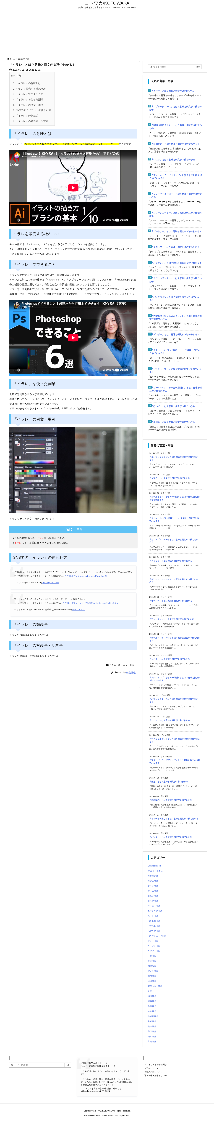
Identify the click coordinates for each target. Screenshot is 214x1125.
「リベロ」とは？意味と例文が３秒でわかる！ (170, 659)
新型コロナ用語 (155, 986)
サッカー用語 (154, 906)
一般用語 (152, 956)
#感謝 (91, 1085)
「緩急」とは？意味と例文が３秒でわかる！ (169, 781)
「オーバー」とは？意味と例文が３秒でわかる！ (171, 601)
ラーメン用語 (154, 946)
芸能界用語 (153, 1016)
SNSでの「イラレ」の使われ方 (32, 110)
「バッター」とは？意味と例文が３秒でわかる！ (171, 837)
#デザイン (76, 576)
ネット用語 (128, 665)
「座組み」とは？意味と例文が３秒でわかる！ (174, 422)
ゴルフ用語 (153, 901)
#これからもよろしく (104, 1085)
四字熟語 (152, 966)
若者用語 (152, 1021)
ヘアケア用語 (154, 931)
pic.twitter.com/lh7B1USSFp (105, 603)
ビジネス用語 (154, 926)
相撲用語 (152, 996)
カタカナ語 (24, 59)
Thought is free (123, 1116)
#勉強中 (89, 603)
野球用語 (152, 1031)
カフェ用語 (153, 881)
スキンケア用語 (155, 911)
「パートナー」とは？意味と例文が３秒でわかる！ (176, 231)
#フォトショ (78, 603)
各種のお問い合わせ (153, 1072)
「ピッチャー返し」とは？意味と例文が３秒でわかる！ (174, 818)
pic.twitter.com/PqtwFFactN (94, 576)
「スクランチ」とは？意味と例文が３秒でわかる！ (176, 262)
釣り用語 (152, 1036)
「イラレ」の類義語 (25, 115)
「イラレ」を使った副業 (28, 99)
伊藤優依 (131, 672)
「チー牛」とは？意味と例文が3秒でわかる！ (173, 91)
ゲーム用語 (153, 891)
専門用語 (152, 976)
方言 (150, 991)
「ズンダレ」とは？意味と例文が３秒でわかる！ (175, 334)
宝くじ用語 (153, 971)
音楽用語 (152, 1041)
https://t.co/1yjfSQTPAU (118, 1082)
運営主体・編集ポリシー (155, 1075)
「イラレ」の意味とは (27, 83)
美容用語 (152, 1006)
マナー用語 (153, 941)
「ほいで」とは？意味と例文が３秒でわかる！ (174, 406)
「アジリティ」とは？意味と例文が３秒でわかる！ (172, 619)
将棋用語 (152, 981)
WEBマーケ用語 (155, 871)
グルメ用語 (153, 886)
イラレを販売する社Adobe (29, 88)
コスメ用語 (153, 896)
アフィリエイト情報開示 (155, 1064)
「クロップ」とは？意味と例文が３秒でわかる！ (175, 247)
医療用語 (152, 961)
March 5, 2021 (78, 609)
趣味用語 (152, 1026)
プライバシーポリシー (154, 1068)
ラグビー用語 (154, 951)
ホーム (12, 59)
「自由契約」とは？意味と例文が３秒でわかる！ (175, 144)
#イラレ (68, 576)
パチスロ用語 (154, 921)
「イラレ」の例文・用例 (28, 105)
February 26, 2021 (50, 582)
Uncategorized (154, 866)
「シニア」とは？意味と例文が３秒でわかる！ (174, 159)
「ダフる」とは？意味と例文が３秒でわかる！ (170, 478)
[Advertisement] (107, 33)
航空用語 (152, 1011)
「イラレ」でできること (28, 94)
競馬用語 (152, 1001)
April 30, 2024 (103, 1091)
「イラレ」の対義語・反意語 (30, 121)
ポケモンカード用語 (157, 936)
